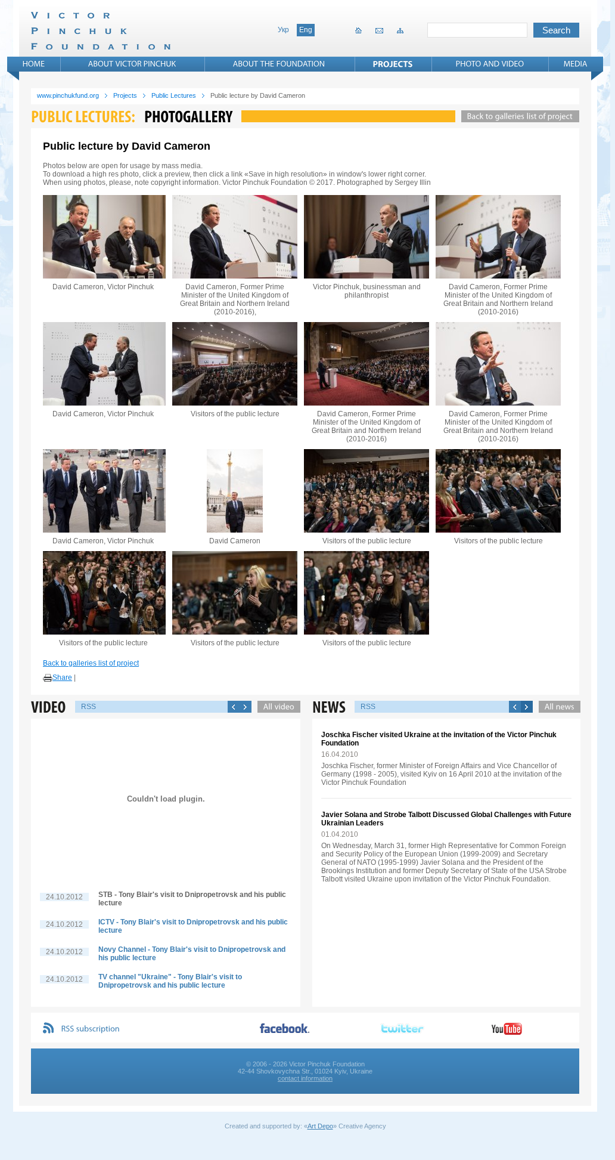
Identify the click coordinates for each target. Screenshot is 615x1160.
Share (62, 677)
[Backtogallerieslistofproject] (517, 116)
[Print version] (47, 678)
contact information (305, 1078)
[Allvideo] (275, 707)
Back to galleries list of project (91, 663)
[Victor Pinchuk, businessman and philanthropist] (366, 237)
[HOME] (34, 64)
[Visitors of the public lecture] (234, 364)
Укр (283, 30)
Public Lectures (173, 95)
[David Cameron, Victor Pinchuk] (103, 237)
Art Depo (320, 1126)
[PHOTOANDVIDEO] (490, 64)
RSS (88, 707)
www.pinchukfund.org (68, 95)
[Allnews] (556, 707)
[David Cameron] (234, 491)
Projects (125, 95)
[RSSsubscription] (90, 1029)
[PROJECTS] (393, 64)
